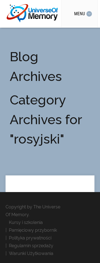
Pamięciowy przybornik (33, 230)
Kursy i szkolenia (26, 222)
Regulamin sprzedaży (31, 245)
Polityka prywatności (30, 238)
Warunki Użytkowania (31, 253)
